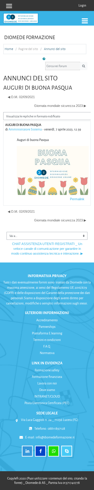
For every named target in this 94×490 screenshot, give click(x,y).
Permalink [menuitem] (77, 199)
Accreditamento (47, 320)
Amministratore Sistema (25, 129)
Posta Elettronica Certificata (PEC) (47, 403)
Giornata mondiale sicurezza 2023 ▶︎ (60, 106)
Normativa (47, 353)
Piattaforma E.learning (47, 333)
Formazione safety (47, 370)
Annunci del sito (55, 49)
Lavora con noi (47, 383)
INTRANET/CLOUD (47, 396)
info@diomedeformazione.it (55, 437)
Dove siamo (47, 389)
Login (82, 5)
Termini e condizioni (47, 339)
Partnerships (47, 326)
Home (9, 49)
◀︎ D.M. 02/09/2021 (21, 97)
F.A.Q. (47, 346)
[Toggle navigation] (85, 20)
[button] (45, 59)
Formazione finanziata (47, 376)
